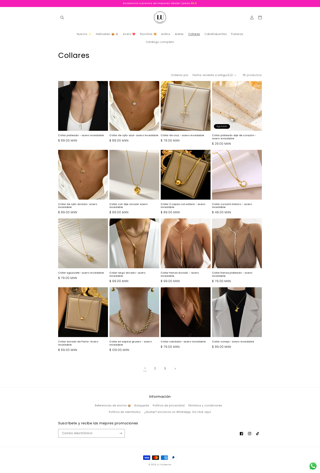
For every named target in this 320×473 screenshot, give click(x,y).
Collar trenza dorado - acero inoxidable (180, 274)
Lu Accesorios (164, 464)
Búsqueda (141, 405)
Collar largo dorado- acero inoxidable (127, 274)
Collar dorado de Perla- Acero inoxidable (78, 343)
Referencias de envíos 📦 (113, 405)
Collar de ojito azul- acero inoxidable (134, 135)
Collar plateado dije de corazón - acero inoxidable (234, 137)
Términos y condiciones (205, 405)
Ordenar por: (180, 75)
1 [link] (145, 368)
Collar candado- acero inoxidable (183, 341)
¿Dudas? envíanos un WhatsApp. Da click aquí (177, 412)
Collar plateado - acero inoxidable (81, 135)
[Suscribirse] (120, 433)
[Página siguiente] (175, 369)
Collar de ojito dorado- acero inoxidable (77, 206)
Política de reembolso (125, 412)
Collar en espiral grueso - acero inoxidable (130, 343)
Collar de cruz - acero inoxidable (182, 135)
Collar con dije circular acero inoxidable (128, 206)
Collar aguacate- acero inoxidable (81, 273)
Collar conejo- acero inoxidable (233, 341)
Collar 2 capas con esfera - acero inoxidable (183, 206)
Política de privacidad (168, 405)
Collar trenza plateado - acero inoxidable (232, 274)
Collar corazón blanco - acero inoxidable (232, 206)
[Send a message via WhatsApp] (313, 466)
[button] (62, 18)
